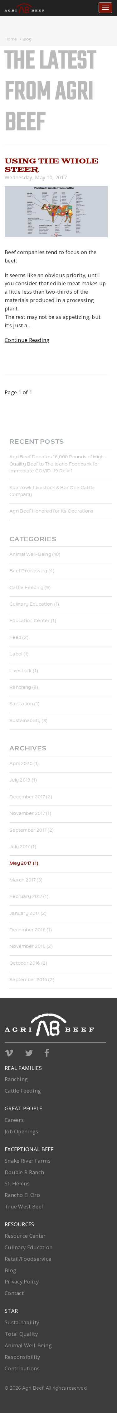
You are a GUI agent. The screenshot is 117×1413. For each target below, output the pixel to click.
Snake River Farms (28, 1160)
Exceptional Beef (29, 1149)
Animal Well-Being (28, 1345)
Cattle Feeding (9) (30, 588)
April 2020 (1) (24, 764)
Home (11, 39)
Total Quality (21, 1333)
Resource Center (25, 1235)
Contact (14, 1293)
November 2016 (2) (31, 947)
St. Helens (17, 1183)
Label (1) (19, 654)
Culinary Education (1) (34, 605)
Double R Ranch (24, 1172)
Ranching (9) (23, 688)
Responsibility (22, 1356)
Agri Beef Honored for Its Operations (51, 511)
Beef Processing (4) (32, 571)
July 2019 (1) (23, 780)
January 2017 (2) (28, 914)
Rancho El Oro (22, 1194)
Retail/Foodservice (28, 1258)
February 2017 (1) (28, 897)
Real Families (23, 1067)
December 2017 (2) (30, 797)
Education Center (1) (32, 621)
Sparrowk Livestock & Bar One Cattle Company (52, 491)
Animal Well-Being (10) (35, 555)
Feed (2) (18, 638)
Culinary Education (28, 1247)
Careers (14, 1119)
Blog (27, 39)
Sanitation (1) (24, 704)
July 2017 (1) (22, 847)
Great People (23, 1108)
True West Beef (24, 1206)
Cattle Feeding (23, 1090)
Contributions (22, 1368)
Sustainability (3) (28, 721)
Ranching (16, 1079)
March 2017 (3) (25, 880)
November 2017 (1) (30, 814)
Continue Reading (27, 339)
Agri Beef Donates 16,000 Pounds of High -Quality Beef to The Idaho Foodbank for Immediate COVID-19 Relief (58, 464)
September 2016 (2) (31, 980)
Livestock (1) (23, 671)
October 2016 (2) (28, 964)
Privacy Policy (22, 1281)
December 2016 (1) (30, 930)
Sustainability (22, 1322)
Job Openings (21, 1131)
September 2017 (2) (31, 831)
